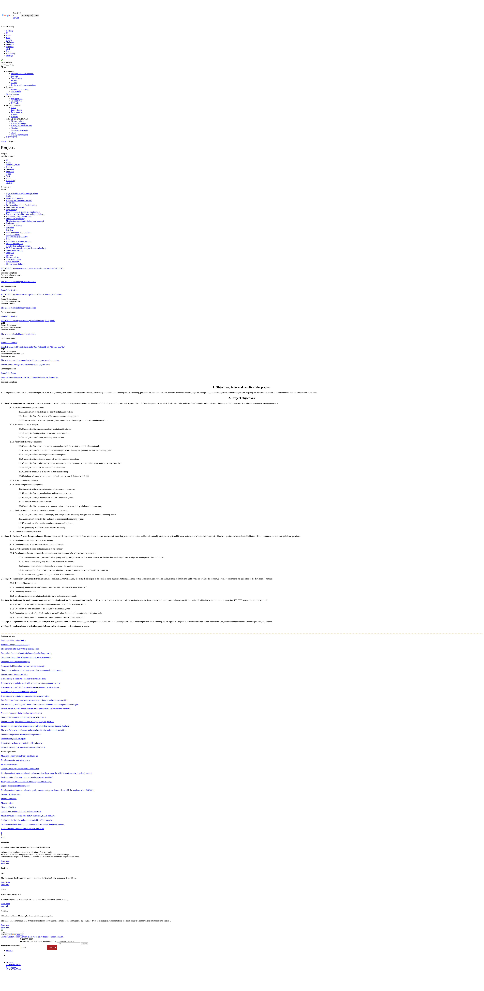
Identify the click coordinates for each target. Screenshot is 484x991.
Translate (19, 934)
